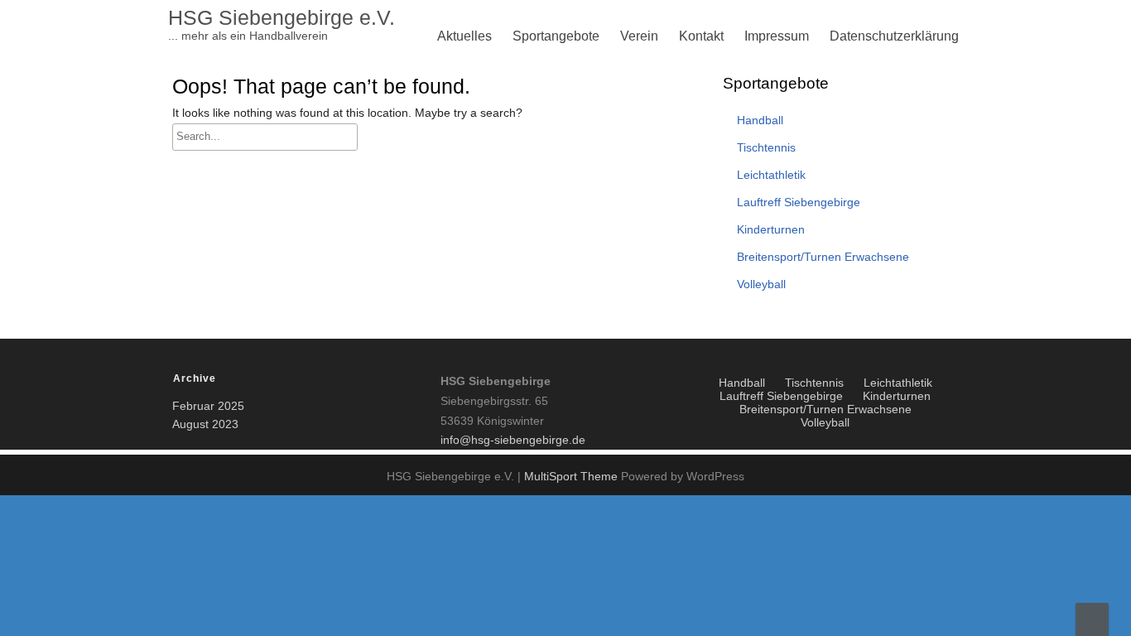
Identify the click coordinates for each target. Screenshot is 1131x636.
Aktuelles (464, 36)
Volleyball (546, 157)
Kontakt (701, 36)
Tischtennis (550, 197)
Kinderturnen (555, 157)
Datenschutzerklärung (894, 36)
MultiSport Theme (572, 476)
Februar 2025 (208, 405)
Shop (640, 316)
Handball (760, 120)
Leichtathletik (555, 236)
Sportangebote (556, 36)
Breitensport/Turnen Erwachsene (613, 197)
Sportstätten (552, 316)
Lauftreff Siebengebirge (585, 276)
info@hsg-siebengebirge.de (512, 439)
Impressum (776, 36)
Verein (639, 36)
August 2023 (205, 424)
